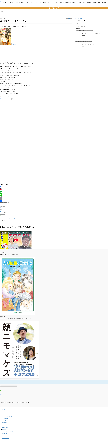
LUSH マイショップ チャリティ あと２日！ (7, 218)
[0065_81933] (17, 99)
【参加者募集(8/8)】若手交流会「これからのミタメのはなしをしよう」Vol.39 (94, 45)
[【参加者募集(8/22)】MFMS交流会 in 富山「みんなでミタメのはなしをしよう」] (78, 36)
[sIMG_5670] (17, 44)
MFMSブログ (69, 18)
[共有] (36, 201)
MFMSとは (4, 411)
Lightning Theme (11, 403)
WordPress (6, 403)
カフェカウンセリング (9, 431)
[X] (36, 188)
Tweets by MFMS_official (80, 52)
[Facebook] (36, 186)
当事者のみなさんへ (8, 416)
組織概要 (6, 418)
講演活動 (4, 425)
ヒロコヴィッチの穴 (6, 435)
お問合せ (4, 429)
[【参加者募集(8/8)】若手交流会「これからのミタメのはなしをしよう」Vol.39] (78, 47)
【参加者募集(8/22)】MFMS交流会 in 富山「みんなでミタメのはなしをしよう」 (94, 34)
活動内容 (6, 420)
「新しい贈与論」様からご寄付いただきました (83, 41)
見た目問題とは (5, 422)
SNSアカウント (5, 438)
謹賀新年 (1, 211)
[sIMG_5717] (5, 99)
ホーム (3, 409)
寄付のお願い (5, 433)
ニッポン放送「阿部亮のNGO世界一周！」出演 (84, 30)
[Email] (36, 197)
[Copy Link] (36, 199)
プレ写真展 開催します (80, 26)
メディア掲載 (5, 427)
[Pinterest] (36, 190)
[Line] (36, 194)
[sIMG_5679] (5, 44)
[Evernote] (36, 192)
